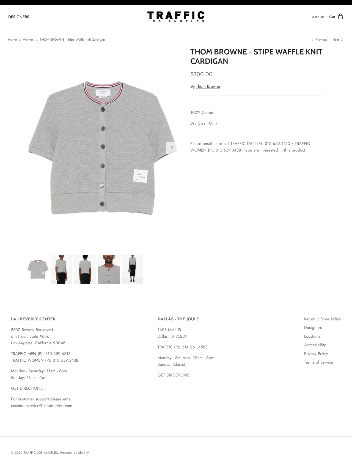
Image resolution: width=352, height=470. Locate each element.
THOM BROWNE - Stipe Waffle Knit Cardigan (72, 39)
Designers (313, 328)
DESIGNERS (18, 17)
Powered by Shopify (74, 452)
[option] (102, 148)
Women (28, 39)
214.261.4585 (194, 347)
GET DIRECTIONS (27, 388)
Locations (312, 336)
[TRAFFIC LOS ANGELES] (176, 17)
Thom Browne (208, 86)
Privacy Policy (316, 354)
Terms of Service (318, 362)
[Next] (172, 148)
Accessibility (315, 345)
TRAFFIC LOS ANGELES (41, 452)
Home (12, 39)
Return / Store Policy (322, 319)
